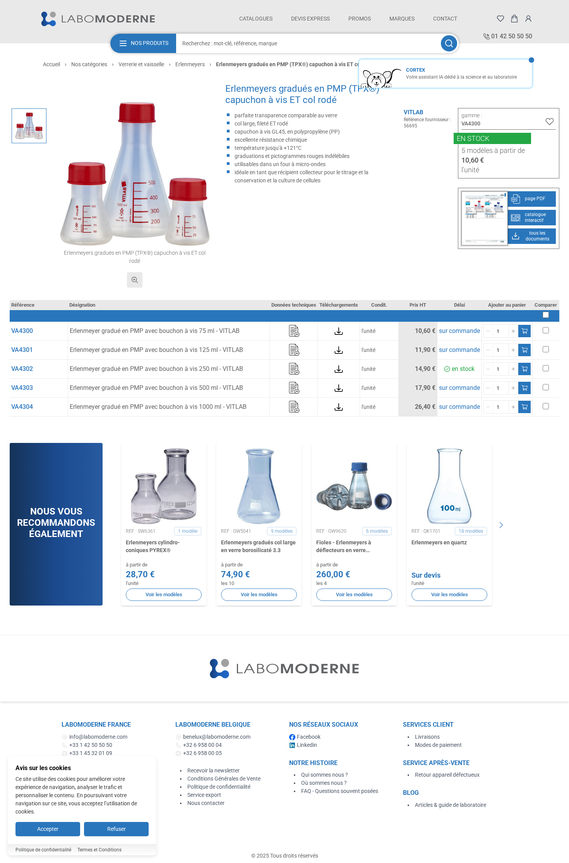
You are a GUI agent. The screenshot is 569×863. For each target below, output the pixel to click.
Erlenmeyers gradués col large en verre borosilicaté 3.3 (258, 546)
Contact (445, 18)
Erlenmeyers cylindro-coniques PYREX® (153, 546)
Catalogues (256, 18)
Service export (204, 795)
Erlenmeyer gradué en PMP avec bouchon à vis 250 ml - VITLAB (156, 368)
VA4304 (22, 406)
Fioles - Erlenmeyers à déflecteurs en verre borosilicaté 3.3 (343, 546)
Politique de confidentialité (218, 787)
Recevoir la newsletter (213, 770)
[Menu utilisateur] (528, 18)
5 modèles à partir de (493, 150)
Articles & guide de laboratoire (450, 805)
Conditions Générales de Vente (224, 778)
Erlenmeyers (190, 64)
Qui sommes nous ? (324, 775)
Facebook (308, 737)
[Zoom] (134, 280)
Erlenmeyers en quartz (439, 542)
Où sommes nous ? (324, 783)
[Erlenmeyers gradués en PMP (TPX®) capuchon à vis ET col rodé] (29, 125)
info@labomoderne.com (98, 737)
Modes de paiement (438, 745)
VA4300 (22, 331)
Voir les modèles (164, 594)
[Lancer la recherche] (449, 43)
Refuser (116, 829)
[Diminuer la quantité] (488, 331)
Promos (359, 18)
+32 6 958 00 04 (202, 745)
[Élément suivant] (501, 525)
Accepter (47, 829)
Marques (402, 18)
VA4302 (22, 368)
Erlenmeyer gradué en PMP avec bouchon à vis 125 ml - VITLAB (156, 349)
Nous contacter (206, 803)
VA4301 (22, 349)
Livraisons (427, 737)
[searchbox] (307, 43)
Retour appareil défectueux (447, 775)
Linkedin (307, 745)
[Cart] (514, 18)
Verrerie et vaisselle (141, 64)
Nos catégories (89, 64)
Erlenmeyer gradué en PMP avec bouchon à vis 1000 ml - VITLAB (158, 406)
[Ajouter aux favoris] (549, 121)
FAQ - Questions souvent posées (339, 791)
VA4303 (22, 387)
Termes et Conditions (99, 850)
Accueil (51, 64)
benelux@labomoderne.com (216, 737)
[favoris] (500, 18)
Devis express (310, 18)
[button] (135, 174)
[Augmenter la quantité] (513, 331)
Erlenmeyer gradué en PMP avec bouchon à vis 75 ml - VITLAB (155, 331)
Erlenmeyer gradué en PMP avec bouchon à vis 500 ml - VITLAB (156, 387)
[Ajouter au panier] (524, 331)
